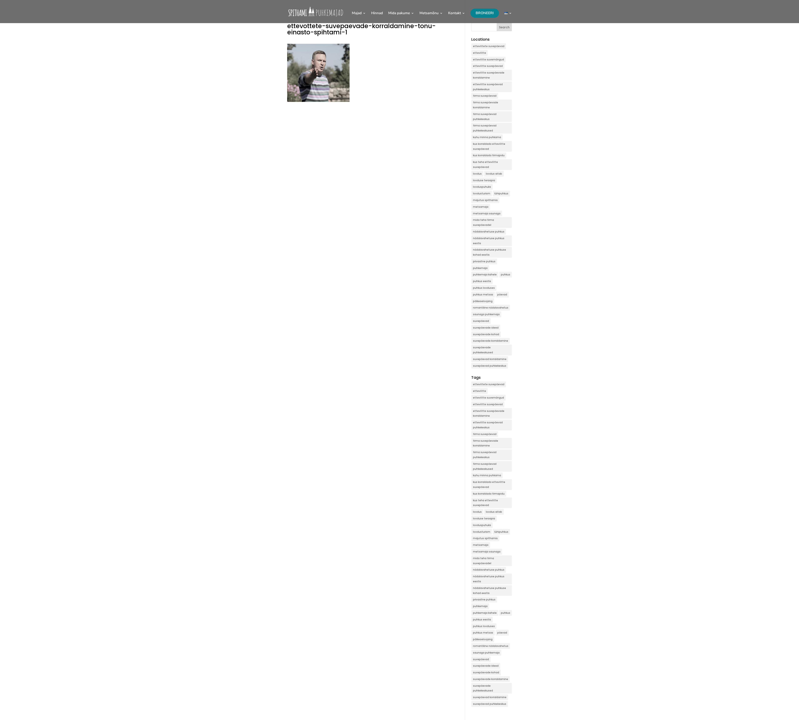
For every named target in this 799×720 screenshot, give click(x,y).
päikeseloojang (483, 301)
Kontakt (454, 13)
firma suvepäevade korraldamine (485, 105)
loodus (477, 173)
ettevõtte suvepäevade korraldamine (488, 75)
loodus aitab (494, 173)
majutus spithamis (485, 200)
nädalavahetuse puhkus (488, 231)
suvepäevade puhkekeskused (483, 350)
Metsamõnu (429, 13)
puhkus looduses (484, 288)
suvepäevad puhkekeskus (489, 366)
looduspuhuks (482, 187)
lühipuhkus (501, 193)
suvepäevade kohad (486, 334)
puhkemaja (480, 268)
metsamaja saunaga (486, 213)
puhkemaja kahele (485, 274)
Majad (357, 13)
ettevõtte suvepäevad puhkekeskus (488, 86)
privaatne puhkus (484, 261)
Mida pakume (399, 13)
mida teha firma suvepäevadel (483, 222)
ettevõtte (479, 53)
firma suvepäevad (484, 96)
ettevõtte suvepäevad (488, 66)
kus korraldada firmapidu (489, 155)
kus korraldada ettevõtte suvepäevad (489, 146)
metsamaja (480, 207)
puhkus (505, 274)
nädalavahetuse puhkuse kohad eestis (489, 252)
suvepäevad (481, 321)
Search (504, 27)
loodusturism (481, 193)
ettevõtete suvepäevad (488, 46)
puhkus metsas (483, 294)
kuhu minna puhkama (487, 137)
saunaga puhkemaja (486, 314)
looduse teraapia (484, 180)
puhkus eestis (482, 281)
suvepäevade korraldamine (490, 340)
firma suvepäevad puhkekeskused (484, 128)
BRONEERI (485, 13)
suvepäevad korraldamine (489, 359)
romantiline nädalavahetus (490, 307)
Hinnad (377, 13)
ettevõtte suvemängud (488, 59)
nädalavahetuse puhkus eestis (488, 240)
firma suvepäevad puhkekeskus (484, 116)
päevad (502, 294)
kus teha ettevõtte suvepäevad (485, 164)
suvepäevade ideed (486, 327)
